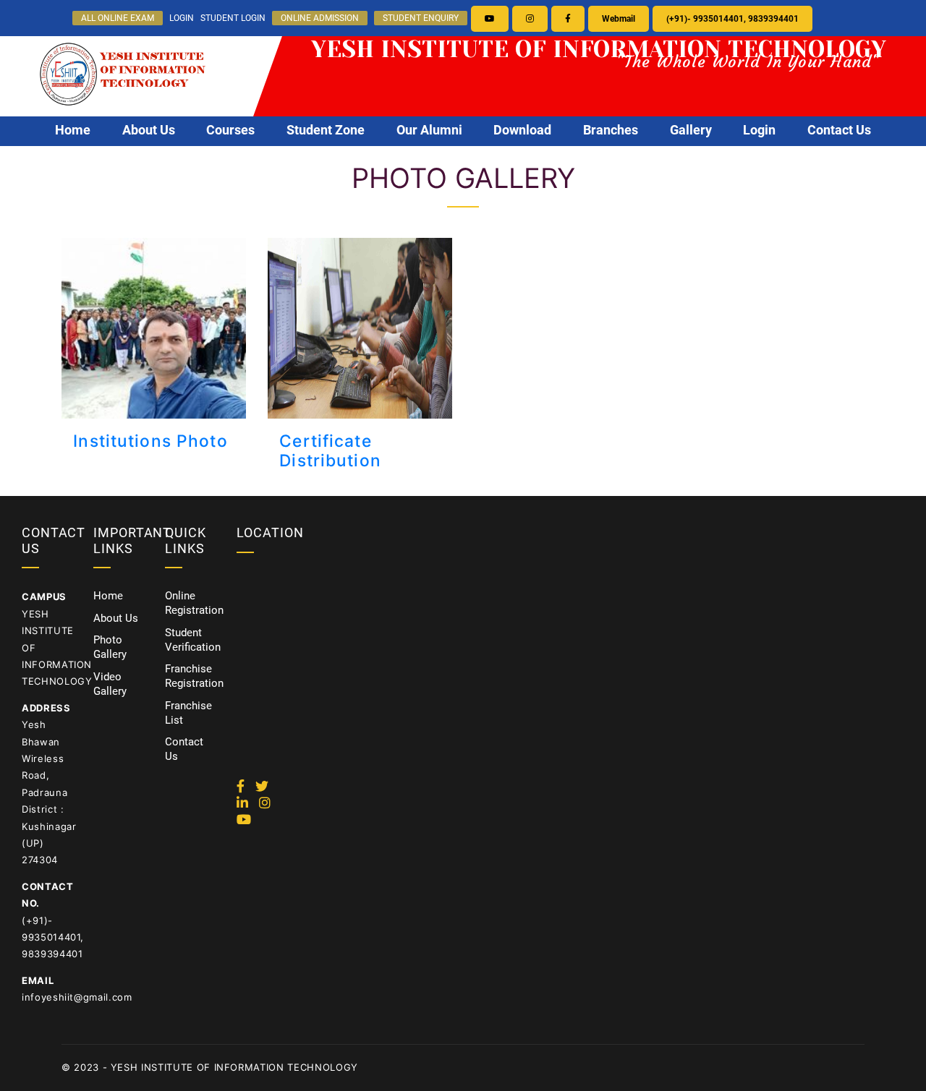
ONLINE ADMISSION (320, 18)
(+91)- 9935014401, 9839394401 (732, 19)
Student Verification (193, 640)
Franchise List (188, 713)
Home (72, 130)
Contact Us (839, 130)
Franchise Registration (194, 676)
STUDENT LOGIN (233, 18)
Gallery (691, 130)
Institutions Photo (150, 440)
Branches (610, 130)
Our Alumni (429, 130)
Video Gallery (110, 684)
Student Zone (325, 130)
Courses (230, 130)
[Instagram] (530, 19)
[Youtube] (490, 19)
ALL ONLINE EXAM (117, 18)
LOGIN (181, 18)
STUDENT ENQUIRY (421, 18)
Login (759, 130)
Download (522, 130)
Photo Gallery (110, 647)
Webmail (618, 19)
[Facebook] (568, 19)
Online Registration (194, 603)
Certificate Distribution (330, 450)
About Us (148, 130)
